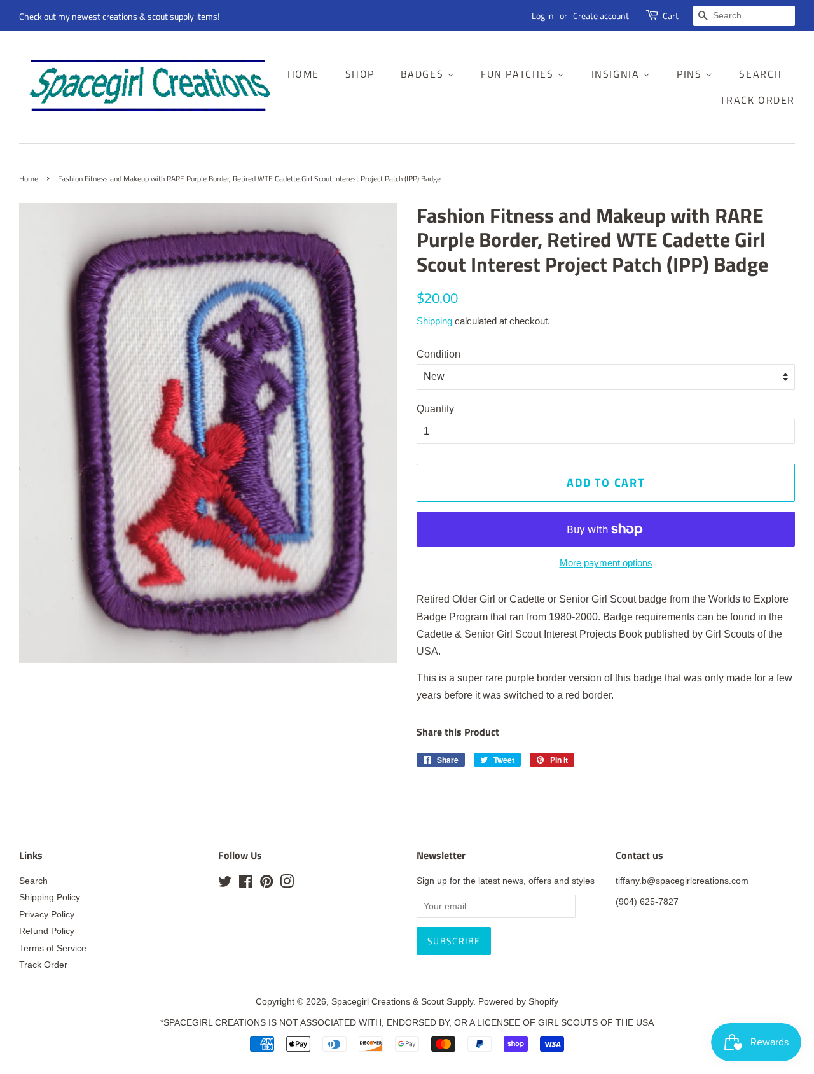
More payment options (606, 562)
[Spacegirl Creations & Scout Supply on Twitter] (225, 884)
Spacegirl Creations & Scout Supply (402, 1002)
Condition (438, 354)
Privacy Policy (46, 914)
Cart (671, 15)
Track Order (757, 100)
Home (303, 73)
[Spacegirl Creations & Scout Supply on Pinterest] (266, 884)
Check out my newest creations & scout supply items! (119, 16)
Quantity (435, 408)
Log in (543, 15)
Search (760, 73)
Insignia (617, 73)
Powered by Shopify (518, 1002)
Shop (360, 73)
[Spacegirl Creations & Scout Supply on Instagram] (287, 884)
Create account (601, 15)
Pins (691, 73)
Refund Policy (46, 931)
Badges (424, 73)
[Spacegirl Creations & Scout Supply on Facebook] (245, 884)
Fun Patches (519, 73)
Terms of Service (52, 948)
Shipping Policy (49, 897)
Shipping (434, 321)
